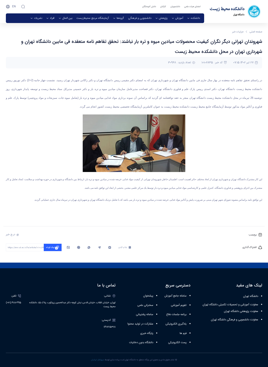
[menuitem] (193, 18)
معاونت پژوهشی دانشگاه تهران (241, 311)
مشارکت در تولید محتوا (140, 324)
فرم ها (183, 333)
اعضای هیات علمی (192, 6)
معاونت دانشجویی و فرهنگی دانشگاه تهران (234, 319)
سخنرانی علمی (145, 305)
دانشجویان (175, 6)
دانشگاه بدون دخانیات (141, 342)
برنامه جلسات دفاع (176, 314)
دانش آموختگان (149, 6)
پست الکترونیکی (177, 342)
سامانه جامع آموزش (175, 296)
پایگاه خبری (146, 333)
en (14, 6)
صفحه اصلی (255, 32)
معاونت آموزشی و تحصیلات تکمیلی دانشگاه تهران (230, 304)
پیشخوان (148, 296)
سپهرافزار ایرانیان (97, 360)
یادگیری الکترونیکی (176, 324)
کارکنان (163, 6)
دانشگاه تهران (250, 296)
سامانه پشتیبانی (144, 314)
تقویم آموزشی (179, 305)
